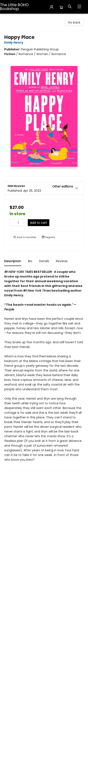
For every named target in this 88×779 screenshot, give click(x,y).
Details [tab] (44, 261)
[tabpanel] (44, 370)
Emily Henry (13, 42)
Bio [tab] (30, 261)
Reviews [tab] (62, 261)
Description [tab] (12, 261)
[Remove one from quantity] (12, 222)
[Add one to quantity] (23, 222)
